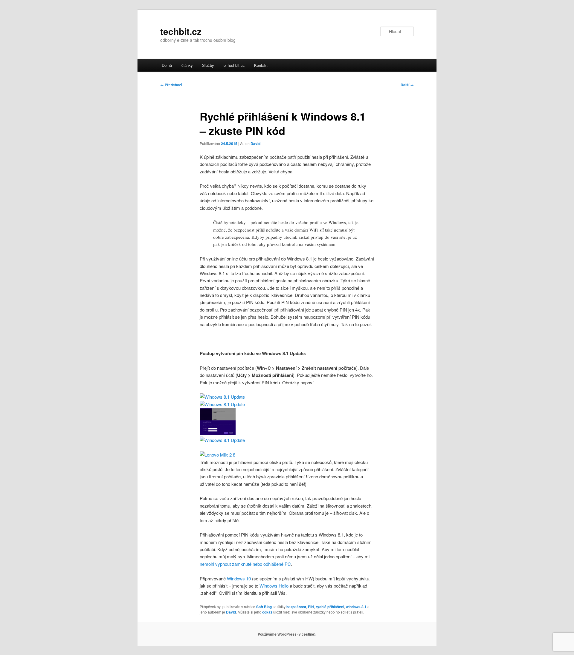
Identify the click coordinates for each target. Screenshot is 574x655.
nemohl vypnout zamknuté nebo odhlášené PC (245, 564)
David (255, 143)
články (187, 65)
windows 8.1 (356, 606)
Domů (167, 65)
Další (407, 84)
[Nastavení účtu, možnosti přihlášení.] (222, 440)
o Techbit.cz (234, 65)
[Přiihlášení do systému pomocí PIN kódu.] (217, 454)
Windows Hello (273, 585)
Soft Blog (264, 606)
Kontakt (261, 65)
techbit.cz (180, 31)
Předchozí (171, 84)
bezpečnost (296, 606)
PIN (311, 606)
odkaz (267, 612)
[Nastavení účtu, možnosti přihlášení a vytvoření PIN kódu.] (222, 404)
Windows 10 (239, 578)
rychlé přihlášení (330, 606)
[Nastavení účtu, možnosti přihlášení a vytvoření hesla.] (222, 397)
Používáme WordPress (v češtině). (287, 634)
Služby (208, 65)
